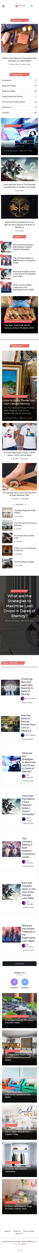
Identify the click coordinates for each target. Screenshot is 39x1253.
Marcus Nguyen (30, 733)
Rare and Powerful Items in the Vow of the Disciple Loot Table (24, 274)
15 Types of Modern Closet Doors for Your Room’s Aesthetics (18, 1167)
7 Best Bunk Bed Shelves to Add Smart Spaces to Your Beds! (18, 1093)
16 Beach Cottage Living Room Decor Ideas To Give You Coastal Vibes (20, 1130)
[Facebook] (25, 982)
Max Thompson (12, 151)
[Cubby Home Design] (20, 6)
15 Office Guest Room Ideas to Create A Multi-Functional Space (19, 1055)
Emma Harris (14, 64)
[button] (3, 6)
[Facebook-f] (17, 1249)
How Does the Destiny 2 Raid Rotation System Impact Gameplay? (23, 247)
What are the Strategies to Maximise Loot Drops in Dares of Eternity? (18, 133)
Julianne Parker (11, 418)
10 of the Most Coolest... (24, 562)
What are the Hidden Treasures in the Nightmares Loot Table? (23, 287)
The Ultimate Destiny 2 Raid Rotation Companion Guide (24, 260)
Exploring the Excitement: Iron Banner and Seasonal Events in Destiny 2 (19, 224)
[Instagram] (14, 982)
